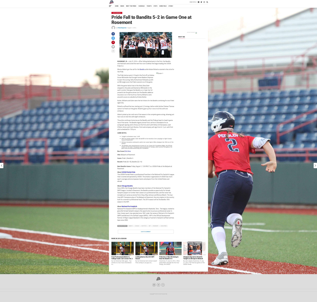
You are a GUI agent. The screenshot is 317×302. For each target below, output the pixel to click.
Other (170, 6)
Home (116, 6)
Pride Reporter (122, 28)
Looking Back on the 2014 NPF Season (144, 258)
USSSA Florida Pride (128, 172)
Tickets (149, 6)
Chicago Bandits (127, 186)
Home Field (163, 6)
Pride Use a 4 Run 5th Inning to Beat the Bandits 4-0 (168, 258)
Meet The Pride (131, 6)
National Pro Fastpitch (129, 206)
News (122, 6)
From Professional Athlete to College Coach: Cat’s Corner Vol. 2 (122, 258)
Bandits (142, 69)
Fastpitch (144, 226)
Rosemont (155, 226)
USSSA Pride (164, 226)
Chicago (137, 226)
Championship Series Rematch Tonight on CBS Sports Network (193, 258)
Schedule (142, 6)
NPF (150, 226)
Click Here (127, 151)
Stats (155, 6)
